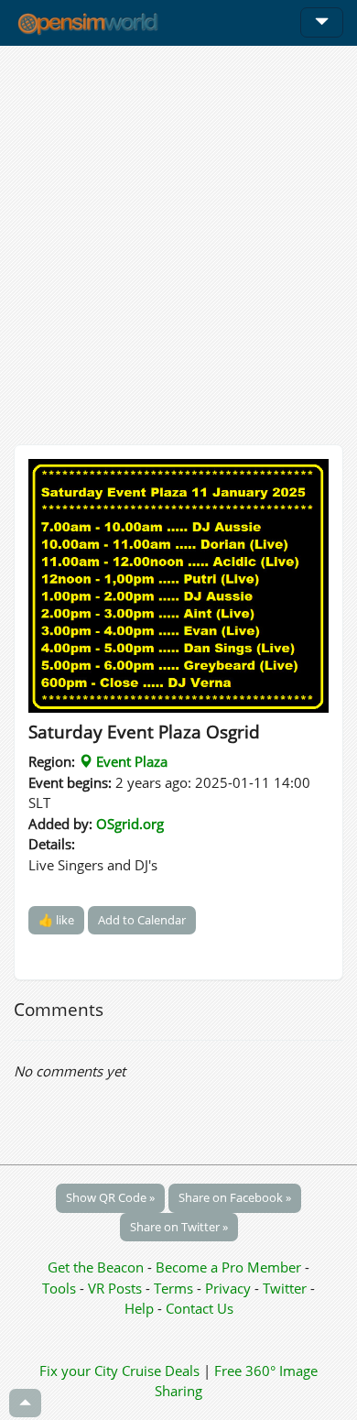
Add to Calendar (142, 920)
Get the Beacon (96, 1267)
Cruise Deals (161, 1370)
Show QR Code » (110, 1197)
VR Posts (117, 1288)
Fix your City (78, 1370)
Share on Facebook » (234, 1197)
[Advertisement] (178, 244)
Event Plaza (130, 761)
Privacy (228, 1288)
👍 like (56, 920)
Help (139, 1308)
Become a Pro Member (230, 1267)
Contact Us (199, 1308)
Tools (61, 1288)
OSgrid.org (130, 823)
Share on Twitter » (179, 1226)
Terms (175, 1288)
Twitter (285, 1288)
